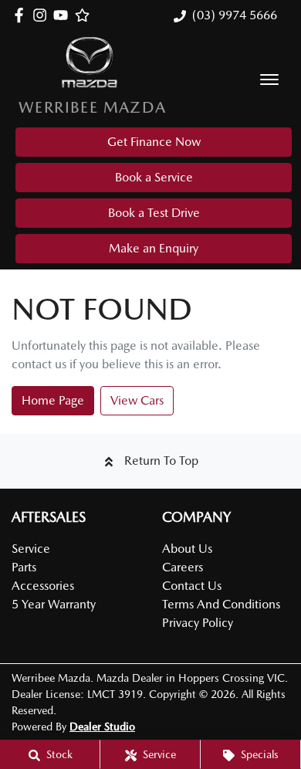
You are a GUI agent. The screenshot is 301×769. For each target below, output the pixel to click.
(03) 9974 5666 (234, 15)
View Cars (137, 400)
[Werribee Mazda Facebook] (22, 15)
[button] (269, 79)
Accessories (43, 585)
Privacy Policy (197, 622)
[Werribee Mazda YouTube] (63, 15)
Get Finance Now (154, 141)
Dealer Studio (102, 726)
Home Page (53, 400)
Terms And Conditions (221, 604)
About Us (187, 548)
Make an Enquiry (153, 248)
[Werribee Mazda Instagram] (42, 15)
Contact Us (192, 585)
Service (31, 548)
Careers (182, 567)
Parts (24, 567)
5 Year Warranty (54, 604)
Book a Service (154, 177)
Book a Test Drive (154, 212)
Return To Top (161, 460)
